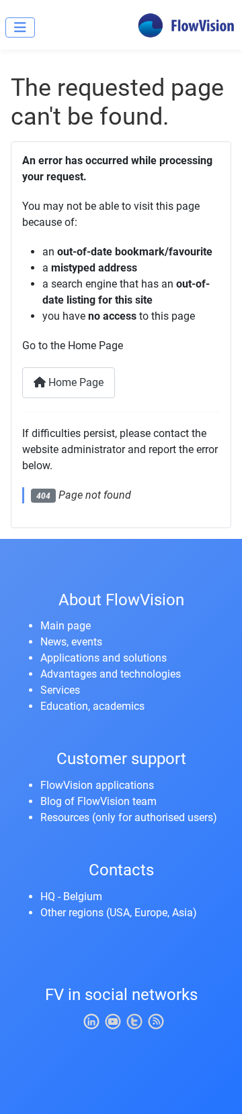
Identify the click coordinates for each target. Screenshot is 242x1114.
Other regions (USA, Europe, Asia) (118, 912)
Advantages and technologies (110, 674)
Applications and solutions (103, 658)
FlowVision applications (97, 785)
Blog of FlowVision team (98, 801)
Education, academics (92, 706)
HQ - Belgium (71, 896)
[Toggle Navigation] (20, 27)
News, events (71, 641)
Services (60, 690)
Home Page (75, 382)
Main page (65, 625)
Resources (64, 817)
